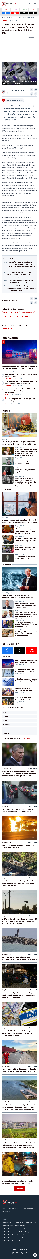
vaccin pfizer (14, 313)
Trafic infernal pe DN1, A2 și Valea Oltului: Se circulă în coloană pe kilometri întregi (19, 274)
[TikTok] (33, 13)
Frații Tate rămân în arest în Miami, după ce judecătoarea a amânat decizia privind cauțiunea (26, 615)
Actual (14, 17)
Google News (7, 328)
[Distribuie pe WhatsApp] (31, 94)
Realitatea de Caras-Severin (9, 1232)
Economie (8, 378)
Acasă (4, 17)
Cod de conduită (6, 1211)
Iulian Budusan (32, 806)
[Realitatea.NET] (10, 4)
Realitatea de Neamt (7, 1226)
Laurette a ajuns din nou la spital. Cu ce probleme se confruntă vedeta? (24, 462)
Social (3, 371)
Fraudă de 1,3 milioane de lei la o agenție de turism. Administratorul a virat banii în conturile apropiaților (19, 1033)
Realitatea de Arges (7, 1238)
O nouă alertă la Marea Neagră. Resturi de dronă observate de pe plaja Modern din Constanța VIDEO (21, 288)
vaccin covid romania (22, 316)
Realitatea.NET (18, 91)
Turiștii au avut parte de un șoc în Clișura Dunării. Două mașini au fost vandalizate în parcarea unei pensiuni (19, 995)
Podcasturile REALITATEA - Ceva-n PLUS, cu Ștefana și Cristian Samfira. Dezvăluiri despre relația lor (21, 400)
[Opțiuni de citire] (35, 1255)
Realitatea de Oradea (22, 1229)
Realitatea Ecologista (30, 1223)
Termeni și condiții (13, 1208)
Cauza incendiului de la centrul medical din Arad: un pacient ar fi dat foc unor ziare (19, 367)
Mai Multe (19, 1189)
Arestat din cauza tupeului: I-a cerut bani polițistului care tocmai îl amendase (18, 1182)
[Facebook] (6, 13)
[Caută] (30, 4)
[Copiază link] (31, 89)
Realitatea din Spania (22, 1241)
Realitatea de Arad (22, 1235)
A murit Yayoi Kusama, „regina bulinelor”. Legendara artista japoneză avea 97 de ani (19, 443)
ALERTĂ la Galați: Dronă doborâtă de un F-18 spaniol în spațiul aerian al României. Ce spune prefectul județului (19, 921)
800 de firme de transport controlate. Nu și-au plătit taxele (24, 671)
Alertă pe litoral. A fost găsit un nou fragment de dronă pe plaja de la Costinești (19, 958)
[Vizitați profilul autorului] (3, 92)
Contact (4, 1208)
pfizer (5, 313)
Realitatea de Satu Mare (8, 1241)
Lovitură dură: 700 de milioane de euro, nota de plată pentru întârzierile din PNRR (21, 383)
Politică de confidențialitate (28, 1208)
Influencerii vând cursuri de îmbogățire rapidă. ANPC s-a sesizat (25, 471)
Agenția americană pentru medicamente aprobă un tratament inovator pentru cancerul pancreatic (25, 531)
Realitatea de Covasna (8, 1229)
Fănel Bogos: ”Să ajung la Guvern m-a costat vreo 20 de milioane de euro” (26, 624)
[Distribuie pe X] (35, 94)
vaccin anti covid (28, 313)
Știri (9, 17)
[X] (24, 13)
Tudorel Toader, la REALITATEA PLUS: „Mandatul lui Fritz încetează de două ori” (18, 596)
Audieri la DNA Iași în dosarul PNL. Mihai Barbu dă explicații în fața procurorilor (26, 605)
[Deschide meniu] (35, 3)
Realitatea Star (19, 1223)
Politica (7, 395)
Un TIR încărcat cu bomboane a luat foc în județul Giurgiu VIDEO (20, 281)
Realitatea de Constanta (8, 1235)
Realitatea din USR (20, 1226)
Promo (7, 404)
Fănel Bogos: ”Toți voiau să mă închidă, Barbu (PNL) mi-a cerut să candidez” (26, 634)
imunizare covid (8, 320)
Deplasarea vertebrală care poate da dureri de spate (25, 548)
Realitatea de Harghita (25, 1232)
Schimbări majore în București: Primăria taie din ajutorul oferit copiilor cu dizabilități (26, 540)
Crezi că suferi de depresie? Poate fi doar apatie (25, 557)
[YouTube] (15, 13)
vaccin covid (7, 316)
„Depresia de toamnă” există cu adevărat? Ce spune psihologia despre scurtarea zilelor (19, 521)
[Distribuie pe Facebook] (35, 89)
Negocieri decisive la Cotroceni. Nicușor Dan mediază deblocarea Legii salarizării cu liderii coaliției (21, 391)
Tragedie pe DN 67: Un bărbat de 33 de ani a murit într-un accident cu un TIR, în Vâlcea (19, 1070)
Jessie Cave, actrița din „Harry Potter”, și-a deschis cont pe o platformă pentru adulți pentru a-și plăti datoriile (26, 452)
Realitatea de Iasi (19, 1238)
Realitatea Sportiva (7, 1223)
